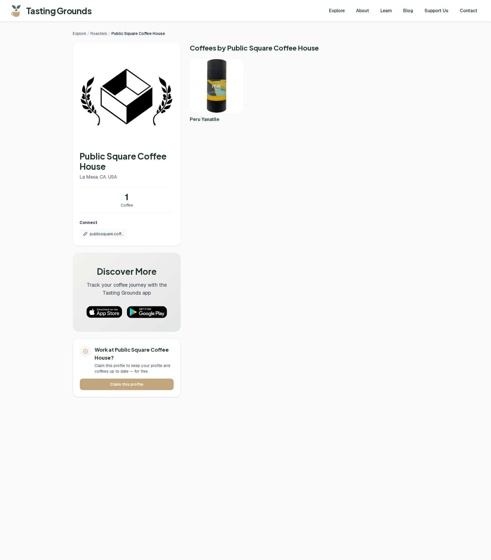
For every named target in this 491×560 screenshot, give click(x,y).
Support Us (436, 11)
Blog (408, 11)
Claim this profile (126, 384)
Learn (386, 11)
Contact (468, 11)
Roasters (98, 33)
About (362, 11)
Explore (337, 11)
